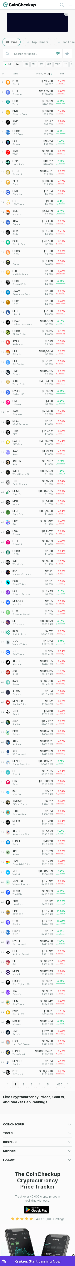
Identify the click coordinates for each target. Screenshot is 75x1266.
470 (59, 1084)
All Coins (11, 42)
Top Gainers (40, 42)
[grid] (37, 578)
